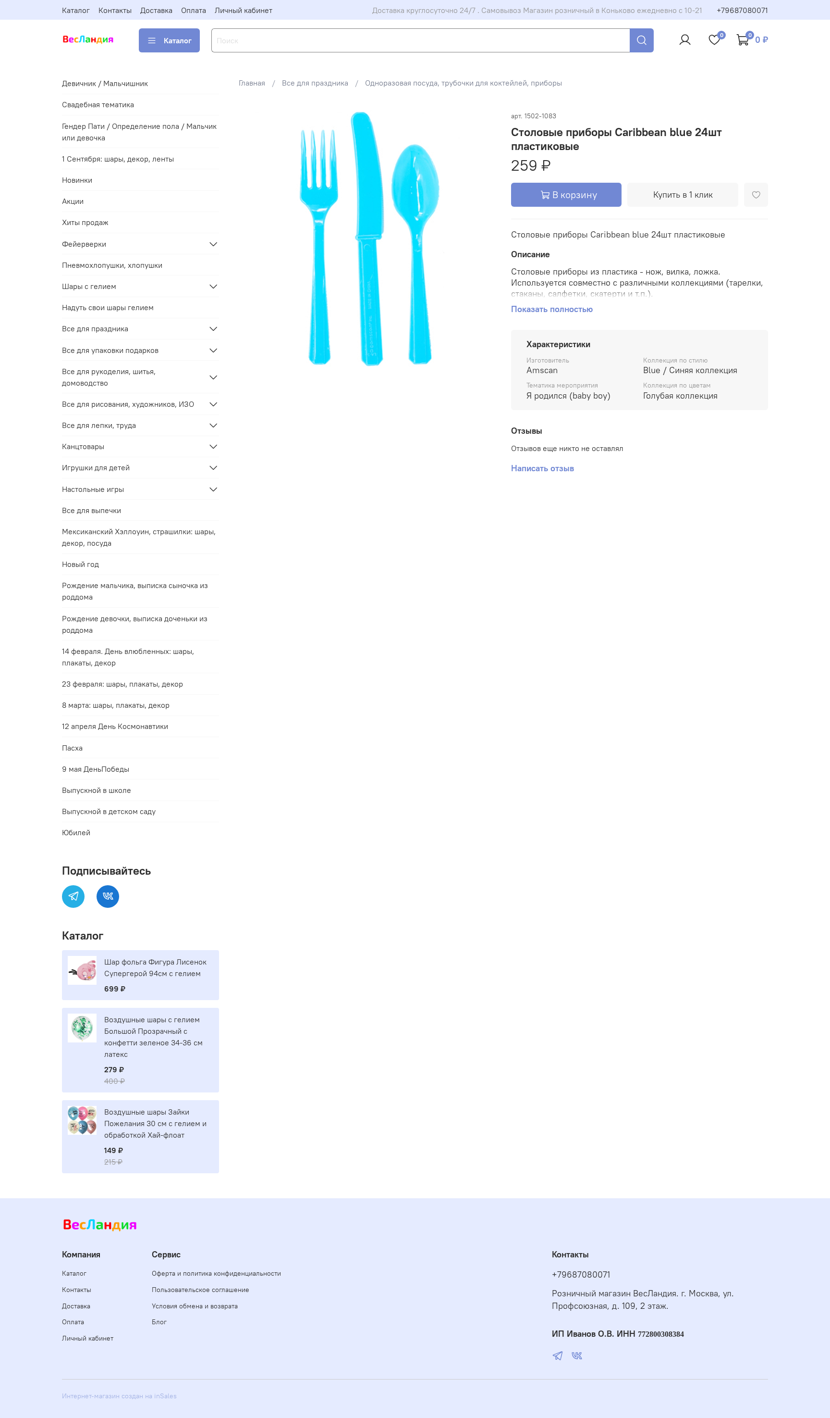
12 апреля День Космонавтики (115, 726)
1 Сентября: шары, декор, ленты (118, 158)
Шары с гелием (89, 286)
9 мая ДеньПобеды (95, 769)
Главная (252, 83)
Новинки (77, 180)
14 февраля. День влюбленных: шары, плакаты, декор (128, 656)
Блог (159, 1322)
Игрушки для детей (96, 467)
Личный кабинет (243, 10)
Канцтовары (83, 446)
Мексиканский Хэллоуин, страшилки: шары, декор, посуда (139, 537)
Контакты (115, 10)
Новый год (80, 564)
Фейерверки (84, 244)
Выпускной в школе (96, 790)
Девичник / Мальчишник (105, 83)
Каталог (76, 10)
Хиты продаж (85, 222)
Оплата (193, 10)
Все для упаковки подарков (110, 350)
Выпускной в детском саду (109, 811)
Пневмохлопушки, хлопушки (112, 265)
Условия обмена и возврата (195, 1306)
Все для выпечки (91, 510)
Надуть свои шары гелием (108, 307)
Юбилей (76, 832)
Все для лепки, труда (99, 425)
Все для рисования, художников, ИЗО (128, 404)
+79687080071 (742, 10)
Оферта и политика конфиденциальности (216, 1273)
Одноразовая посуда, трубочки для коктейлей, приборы (463, 83)
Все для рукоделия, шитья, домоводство (109, 377)
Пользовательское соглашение (200, 1289)
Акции (73, 201)
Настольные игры (93, 489)
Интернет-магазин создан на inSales (119, 1396)
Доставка (156, 10)
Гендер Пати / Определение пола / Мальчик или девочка (139, 131)
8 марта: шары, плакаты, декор (116, 705)
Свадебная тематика (98, 104)
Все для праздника (315, 83)
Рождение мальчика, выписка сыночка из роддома (135, 591)
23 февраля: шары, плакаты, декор (122, 684)
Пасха (72, 748)
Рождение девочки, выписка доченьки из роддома (135, 624)
